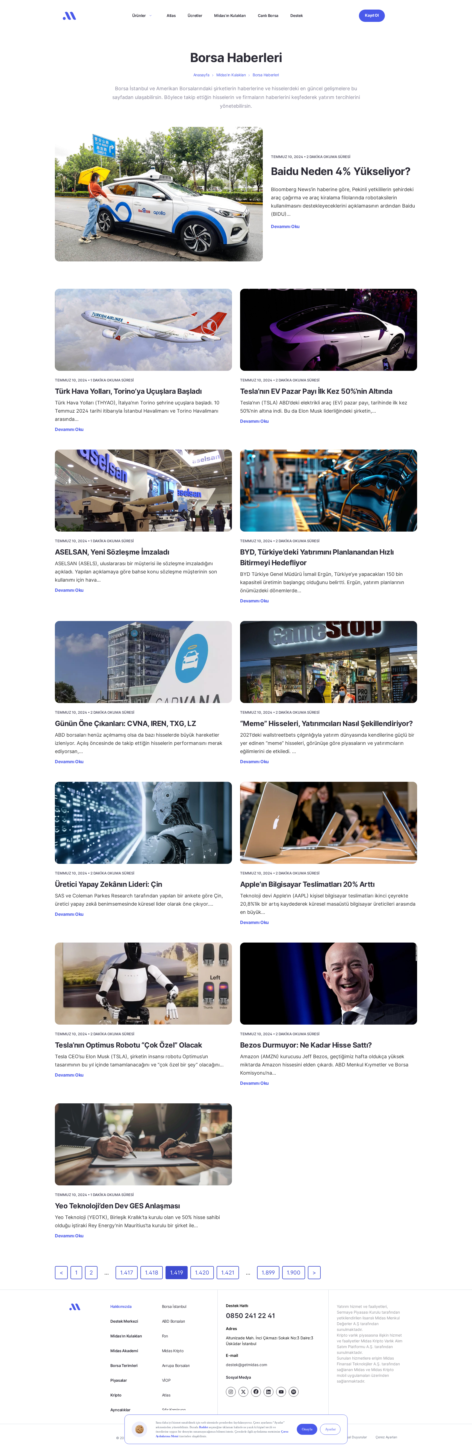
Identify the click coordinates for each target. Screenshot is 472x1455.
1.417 (126, 1272)
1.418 (151, 1272)
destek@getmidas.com (246, 1364)
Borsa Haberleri (266, 74)
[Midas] (69, 15)
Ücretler (195, 15)
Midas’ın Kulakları (230, 15)
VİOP (166, 1380)
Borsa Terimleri (124, 1365)
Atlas (171, 15)
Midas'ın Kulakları (126, 1336)
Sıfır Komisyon (174, 1409)
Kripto (115, 1395)
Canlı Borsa (268, 15)
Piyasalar (118, 1380)
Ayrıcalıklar (120, 1409)
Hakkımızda (120, 1306)
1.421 (227, 1272)
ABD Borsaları (173, 1321)
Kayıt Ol (372, 15)
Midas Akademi (124, 1350)
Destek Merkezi (124, 1321)
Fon (165, 1336)
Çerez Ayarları (386, 1437)
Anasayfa (201, 74)
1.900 (293, 1272)
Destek (296, 15)
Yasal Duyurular (355, 1437)
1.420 (202, 1272)
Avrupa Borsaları (176, 1365)
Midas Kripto (173, 1350)
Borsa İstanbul (174, 1306)
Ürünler (139, 15)
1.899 (268, 1272)
